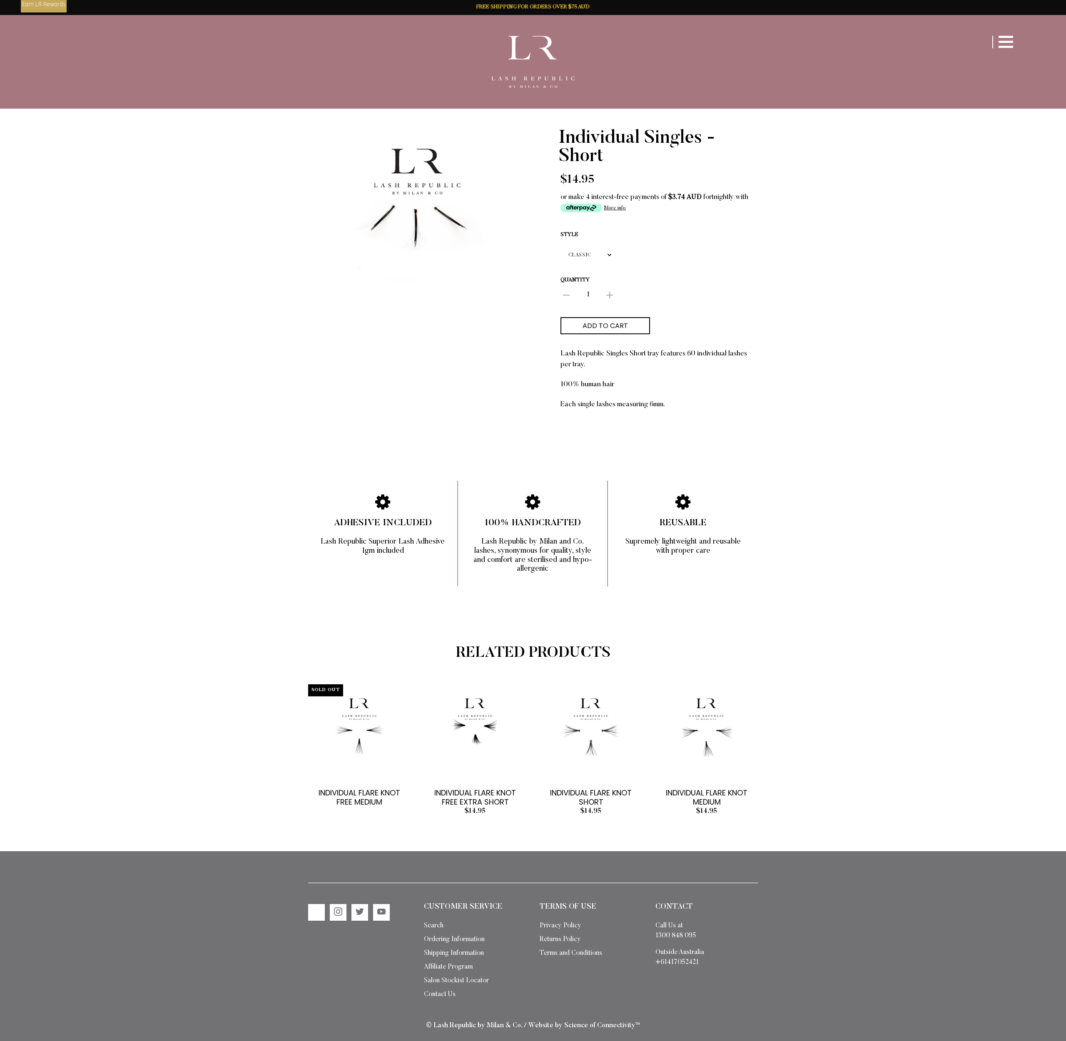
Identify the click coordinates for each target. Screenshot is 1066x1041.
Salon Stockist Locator (456, 980)
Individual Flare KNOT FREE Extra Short (475, 797)
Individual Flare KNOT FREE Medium (359, 797)
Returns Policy (560, 939)
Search (433, 925)
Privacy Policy (560, 925)
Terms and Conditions (571, 953)
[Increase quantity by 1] (609, 295)
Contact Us (440, 994)
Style (569, 235)
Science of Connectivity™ (602, 1025)
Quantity (575, 280)
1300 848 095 (675, 935)
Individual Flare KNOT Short (591, 797)
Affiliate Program (448, 967)
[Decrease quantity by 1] (566, 295)
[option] (417, 211)
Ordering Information (454, 939)
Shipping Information (454, 953)
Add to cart (605, 325)
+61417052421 (677, 962)
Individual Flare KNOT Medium (706, 797)
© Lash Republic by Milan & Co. (474, 1025)
